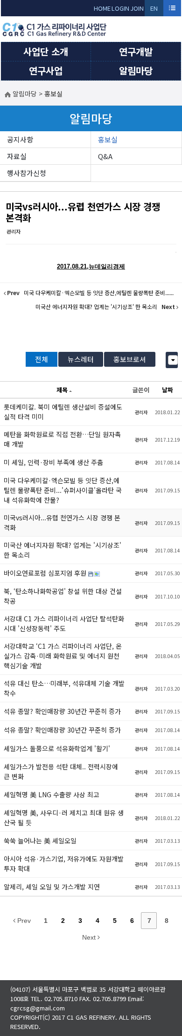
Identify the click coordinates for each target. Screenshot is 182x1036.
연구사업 (46, 70)
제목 (62, 389)
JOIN (137, 8)
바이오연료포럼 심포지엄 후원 (46, 573)
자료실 (17, 156)
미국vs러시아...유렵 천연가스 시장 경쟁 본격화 (83, 212)
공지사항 (20, 139)
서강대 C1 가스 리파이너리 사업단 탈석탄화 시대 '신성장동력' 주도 (64, 623)
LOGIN (120, 8)
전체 (41, 359)
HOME (102, 8)
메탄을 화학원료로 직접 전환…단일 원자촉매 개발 (62, 439)
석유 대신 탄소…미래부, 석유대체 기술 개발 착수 (64, 688)
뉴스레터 (81, 359)
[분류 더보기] (173, 360)
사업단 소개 (45, 51)
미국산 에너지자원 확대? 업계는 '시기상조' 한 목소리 (62, 549)
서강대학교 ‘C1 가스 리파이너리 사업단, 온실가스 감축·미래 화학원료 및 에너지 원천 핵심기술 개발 (63, 655)
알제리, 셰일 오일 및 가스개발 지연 (52, 886)
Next (90, 937)
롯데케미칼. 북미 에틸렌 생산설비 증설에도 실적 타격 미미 (63, 411)
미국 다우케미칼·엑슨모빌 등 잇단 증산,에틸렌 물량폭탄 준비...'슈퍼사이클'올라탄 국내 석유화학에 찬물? (63, 490)
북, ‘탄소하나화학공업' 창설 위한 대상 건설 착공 (63, 595)
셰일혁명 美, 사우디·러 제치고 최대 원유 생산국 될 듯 (64, 817)
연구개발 (136, 51)
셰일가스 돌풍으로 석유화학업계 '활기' (57, 748)
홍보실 (108, 139)
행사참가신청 (26, 173)
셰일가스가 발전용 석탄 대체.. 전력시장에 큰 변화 (61, 771)
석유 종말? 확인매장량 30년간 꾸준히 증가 (62, 711)
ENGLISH (154, 10)
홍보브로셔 (129, 359)
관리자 (14, 231)
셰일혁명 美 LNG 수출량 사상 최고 (51, 794)
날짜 (167, 389)
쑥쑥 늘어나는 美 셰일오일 (40, 840)
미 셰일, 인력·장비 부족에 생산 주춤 (53, 462)
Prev (23, 920)
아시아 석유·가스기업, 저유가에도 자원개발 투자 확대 (64, 863)
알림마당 (136, 70)
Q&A (105, 156)
